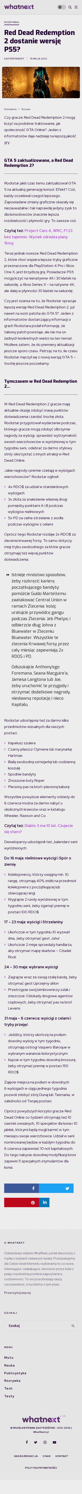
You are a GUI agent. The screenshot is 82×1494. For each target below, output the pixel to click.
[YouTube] (54, 1442)
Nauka (9, 1365)
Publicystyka (15, 1373)
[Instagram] (45, 1442)
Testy (9, 1396)
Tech (8, 1388)
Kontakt (62, 1456)
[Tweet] (56, 1188)
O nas (47, 1456)
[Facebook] (27, 1442)
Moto (9, 1358)
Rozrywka (11, 22)
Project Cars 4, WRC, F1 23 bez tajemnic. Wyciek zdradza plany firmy (38, 237)
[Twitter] (35, 1442)
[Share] (21, 1188)
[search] (73, 1326)
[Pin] (21, 1202)
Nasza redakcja (26, 1456)
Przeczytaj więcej (17, 1293)
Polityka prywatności (41, 1468)
